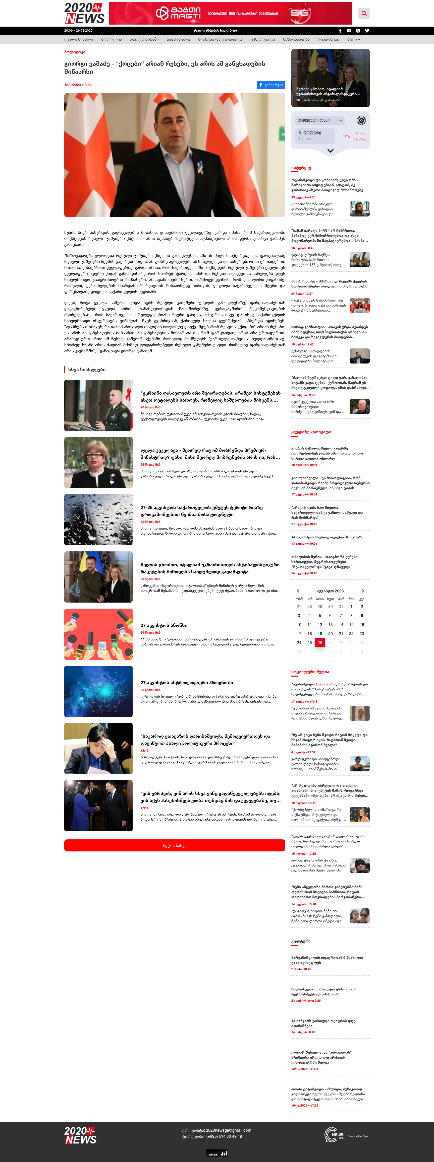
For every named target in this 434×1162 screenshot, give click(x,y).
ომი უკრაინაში (144, 39)
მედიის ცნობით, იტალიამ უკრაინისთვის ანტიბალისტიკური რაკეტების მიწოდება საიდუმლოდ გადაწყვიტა (210, 568)
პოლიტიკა (111, 39)
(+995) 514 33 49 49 (224, 1136)
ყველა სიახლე (78, 39)
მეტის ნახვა (175, 845)
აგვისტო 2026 (330, 590)
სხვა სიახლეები (86, 369)
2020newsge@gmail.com (228, 1130)
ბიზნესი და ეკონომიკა (220, 39)
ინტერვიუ (301, 167)
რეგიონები (328, 39)
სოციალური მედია (310, 671)
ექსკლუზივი (263, 39)
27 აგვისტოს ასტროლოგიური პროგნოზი (187, 682)
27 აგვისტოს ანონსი (164, 625)
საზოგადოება (296, 39)
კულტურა (301, 940)
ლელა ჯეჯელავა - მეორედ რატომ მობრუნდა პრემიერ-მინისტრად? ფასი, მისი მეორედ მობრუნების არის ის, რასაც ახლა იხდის (211, 454)
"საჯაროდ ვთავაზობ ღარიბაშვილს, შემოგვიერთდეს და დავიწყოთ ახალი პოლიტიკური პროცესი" (205, 739)
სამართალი (178, 39)
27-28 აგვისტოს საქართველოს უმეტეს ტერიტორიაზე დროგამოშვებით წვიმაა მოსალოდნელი (202, 510)
